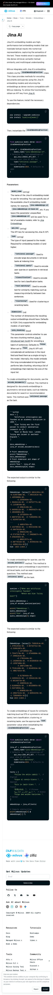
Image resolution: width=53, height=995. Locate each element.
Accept (45, 989)
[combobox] (39, 11)
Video (32, 940)
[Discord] (21, 895)
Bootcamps (34, 933)
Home (9, 18)
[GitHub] (8, 895)
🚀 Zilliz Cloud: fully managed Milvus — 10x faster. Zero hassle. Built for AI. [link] (19, 4)
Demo (32, 937)
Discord (33, 966)
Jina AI (31, 93)
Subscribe (28, 883)
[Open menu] (48, 11)
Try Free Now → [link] (43, 4)
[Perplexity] (11, 907)
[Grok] (16, 907)
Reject (36, 989)
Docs (15, 18)
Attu (8, 959)
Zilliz (42, 861)
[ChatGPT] (7, 907)
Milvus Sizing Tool (15, 967)
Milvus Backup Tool (15, 970)
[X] (14, 895)
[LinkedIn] (27, 895)
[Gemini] (25, 907)
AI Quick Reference (15, 947)
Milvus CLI (11, 963)
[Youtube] (34, 895)
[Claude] (20, 907)
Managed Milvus (13, 940)
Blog (8, 937)
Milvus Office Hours (36, 960)
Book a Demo (11, 944)
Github (33, 969)
